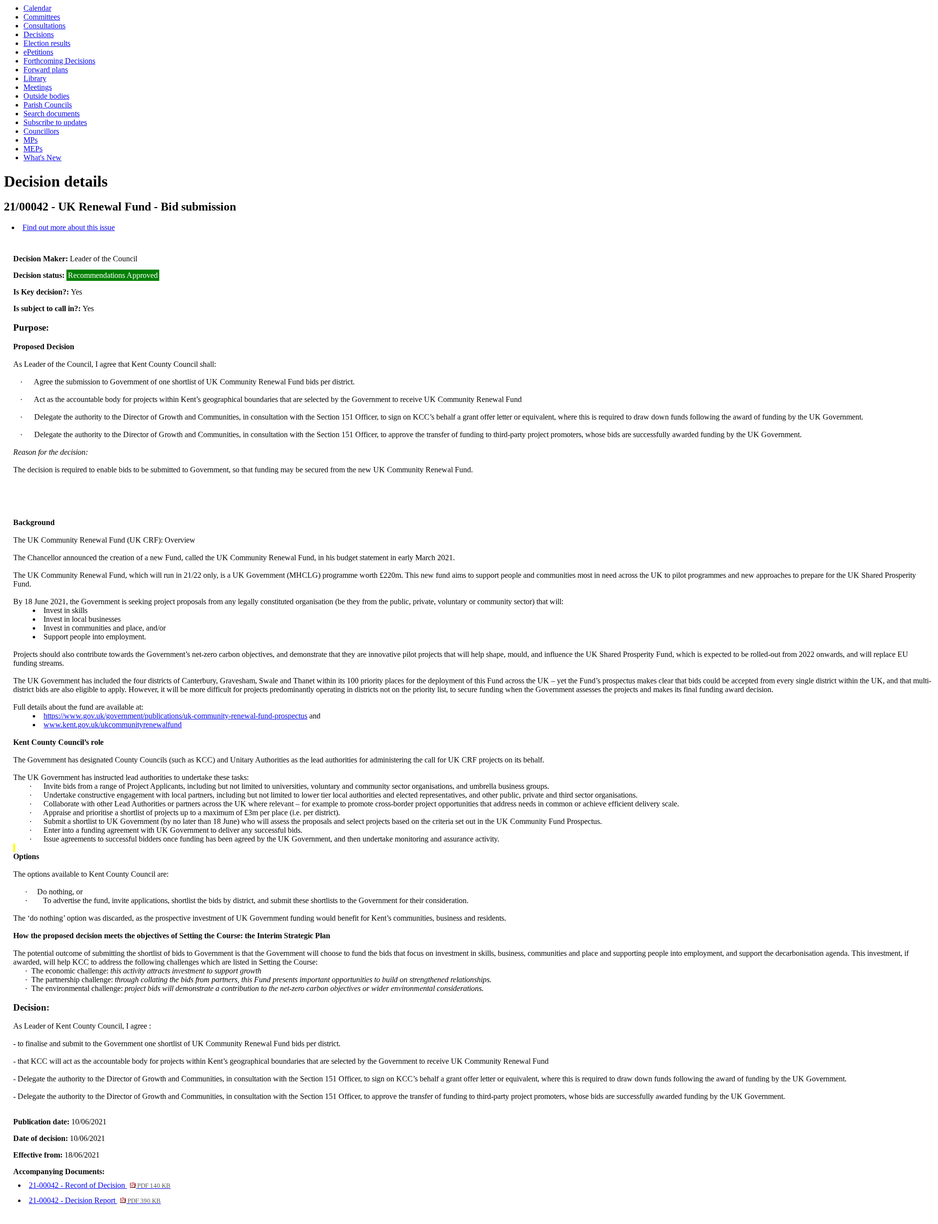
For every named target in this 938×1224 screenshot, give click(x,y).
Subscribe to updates (55, 122)
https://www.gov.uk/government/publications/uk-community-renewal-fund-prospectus (175, 716)
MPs (30, 140)
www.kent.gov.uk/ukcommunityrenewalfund (112, 724)
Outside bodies (46, 96)
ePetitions (38, 52)
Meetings (37, 87)
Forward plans (45, 69)
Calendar (37, 8)
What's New (42, 157)
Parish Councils (47, 105)
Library (34, 78)
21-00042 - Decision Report (95, 1200)
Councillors (41, 131)
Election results (46, 43)
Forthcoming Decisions (59, 61)
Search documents (51, 113)
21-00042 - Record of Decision (100, 1185)
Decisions (38, 34)
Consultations (44, 25)
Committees (41, 17)
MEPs (33, 149)
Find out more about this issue (68, 227)
